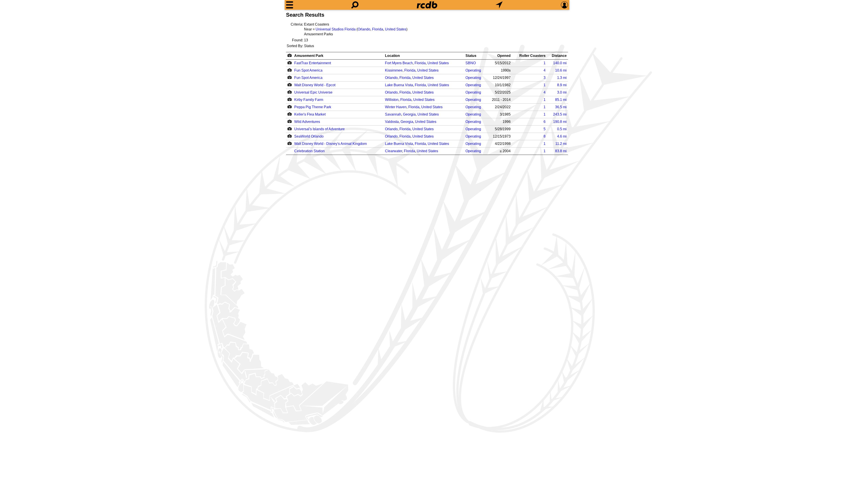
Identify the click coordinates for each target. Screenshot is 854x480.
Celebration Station (309, 151)
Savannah (393, 114)
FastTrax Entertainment (312, 63)
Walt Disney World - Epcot (314, 85)
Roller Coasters (532, 56)
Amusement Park (308, 56)
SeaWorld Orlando (309, 136)
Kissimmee (394, 70)
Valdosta (392, 122)
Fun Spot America (308, 70)
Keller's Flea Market (310, 114)
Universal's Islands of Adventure (319, 129)
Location (392, 56)
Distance (559, 56)
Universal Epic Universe (313, 92)
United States (395, 29)
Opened (504, 56)
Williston (392, 100)
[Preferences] (564, 4)
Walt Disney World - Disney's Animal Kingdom (330, 144)
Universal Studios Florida (336, 29)
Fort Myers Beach (399, 63)
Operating (473, 70)
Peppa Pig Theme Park (312, 107)
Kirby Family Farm (308, 100)
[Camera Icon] (289, 62)
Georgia (409, 114)
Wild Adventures (307, 122)
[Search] (355, 4)
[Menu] (289, 4)
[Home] (427, 4)
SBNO (470, 63)
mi (560, 63)
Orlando (364, 29)
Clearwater (393, 151)
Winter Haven (396, 107)
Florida (377, 29)
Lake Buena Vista (399, 85)
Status (470, 56)
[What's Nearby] (499, 4)
